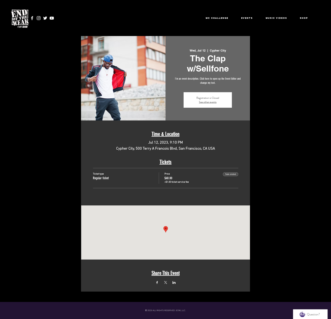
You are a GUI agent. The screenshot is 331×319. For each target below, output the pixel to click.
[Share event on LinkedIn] (174, 282)
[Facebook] (32, 18)
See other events (208, 102)
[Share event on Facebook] (157, 282)
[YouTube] (51, 18)
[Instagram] (38, 18)
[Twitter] (45, 18)
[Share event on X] (165, 282)
